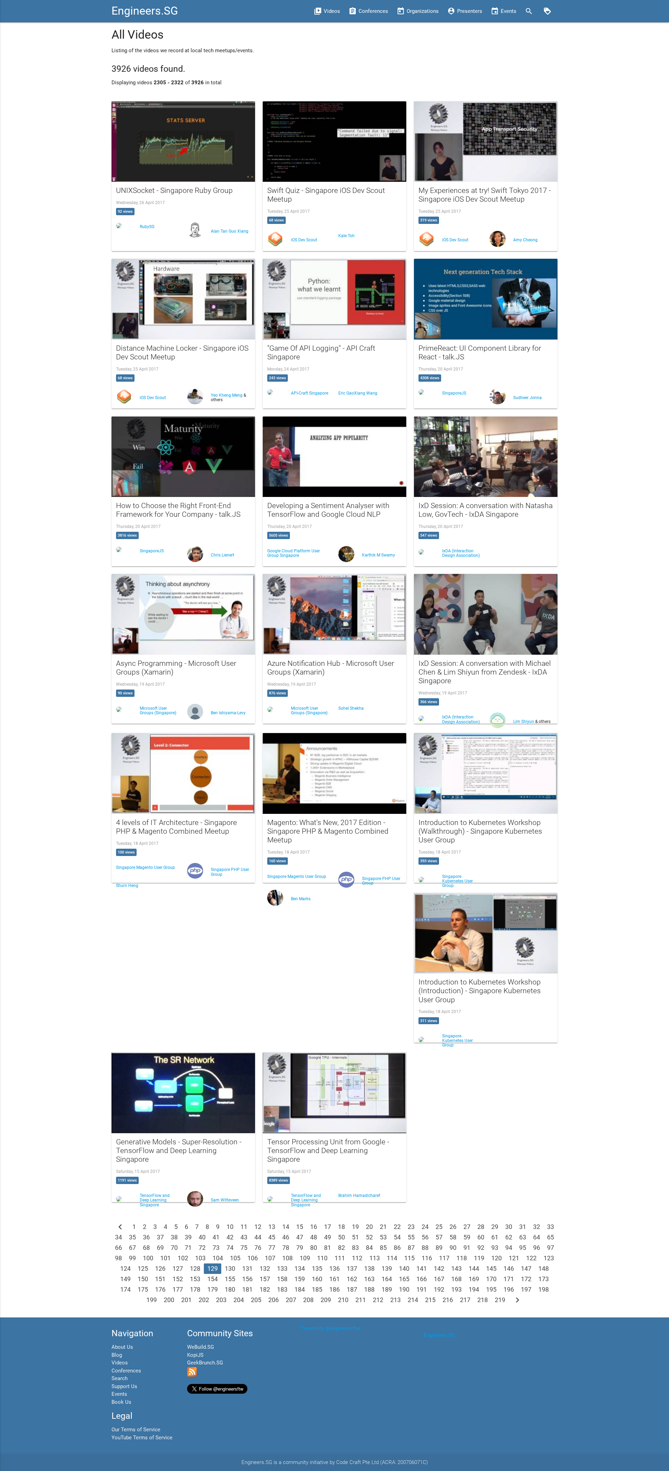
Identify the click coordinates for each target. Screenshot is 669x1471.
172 (526, 1279)
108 (287, 1258)
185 (317, 1289)
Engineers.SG (145, 11)
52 (369, 1237)
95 (522, 1247)
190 (404, 1289)
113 (374, 1258)
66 (118, 1247)
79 (299, 1247)
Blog (117, 1355)
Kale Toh (346, 235)
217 (465, 1299)
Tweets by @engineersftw (330, 1328)
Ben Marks (300, 898)
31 (522, 1226)
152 (177, 1279)
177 (177, 1289)
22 (397, 1226)
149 (125, 1279)
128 (195, 1268)
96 (536, 1247)
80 (313, 1247)
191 (421, 1289)
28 (480, 1226)
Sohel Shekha (351, 708)
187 (352, 1289)
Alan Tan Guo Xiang (229, 231)
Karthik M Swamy (378, 555)
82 (341, 1247)
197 (526, 1289)
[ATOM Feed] (192, 1375)
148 (543, 1268)
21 (383, 1226)
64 (536, 1237)
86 (397, 1247)
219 (500, 1299)
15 (299, 1226)
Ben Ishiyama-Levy (228, 712)
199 (151, 1299)
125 (143, 1268)
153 (195, 1279)
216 (448, 1299)
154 (212, 1279)
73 (216, 1247)
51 (355, 1237)
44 (257, 1237)
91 (466, 1247)
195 (491, 1289)
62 (508, 1237)
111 (339, 1258)
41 (216, 1237)
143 (456, 1268)
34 (118, 1237)
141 (421, 1268)
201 (186, 1299)
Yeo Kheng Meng (227, 395)
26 (452, 1226)
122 (531, 1258)
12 (257, 1226)
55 (411, 1237)
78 (285, 1247)
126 (160, 1268)
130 (230, 1268)
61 (494, 1237)
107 (270, 1258)
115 (409, 1258)
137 (352, 1268)
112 (357, 1258)
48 (313, 1237)
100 (148, 1258)
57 (439, 1237)
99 (132, 1258)
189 (387, 1289)
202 (204, 1299)
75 (243, 1247)
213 (395, 1299)
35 (132, 1237)
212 (378, 1299)
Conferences (126, 1371)
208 (308, 1299)
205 (256, 1299)
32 (536, 1226)
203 (221, 1299)
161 (334, 1279)
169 (474, 1279)
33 (550, 1226)
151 (160, 1279)
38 (174, 1237)
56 (425, 1237)
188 (369, 1289)
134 (299, 1268)
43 (243, 1237)
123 (549, 1258)
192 (439, 1289)
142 (439, 1268)
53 (383, 1237)
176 (160, 1289)
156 (247, 1279)
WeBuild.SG (200, 1347)
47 (299, 1237)
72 (202, 1247)
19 (355, 1226)
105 (235, 1258)
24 (425, 1226)
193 (456, 1289)
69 (160, 1247)
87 (411, 1247)
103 (200, 1258)
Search (120, 1378)
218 (482, 1299)
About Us (122, 1347)
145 (491, 1268)
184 (299, 1289)
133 (282, 1268)
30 (508, 1226)
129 (212, 1268)
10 (229, 1226)
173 (543, 1279)
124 (125, 1268)
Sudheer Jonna (527, 397)
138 (369, 1268)
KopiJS (195, 1355)
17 (327, 1226)
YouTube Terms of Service (142, 1437)
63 (522, 1237)
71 (188, 1247)
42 (229, 1237)
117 (444, 1258)
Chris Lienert (222, 555)
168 (456, 1279)
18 (341, 1226)
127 (177, 1268)
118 (461, 1258)
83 (355, 1247)
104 (218, 1258)
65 (550, 1237)
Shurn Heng (127, 885)
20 (369, 1226)
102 (183, 1258)
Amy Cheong (525, 240)
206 (273, 1299)
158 (282, 1279)
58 (452, 1237)
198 (543, 1289)
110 (322, 1258)
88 (425, 1247)
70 (174, 1247)
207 (291, 1299)
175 (143, 1289)
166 (421, 1279)
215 (430, 1299)
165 (404, 1279)
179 (212, 1289)
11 (243, 1226)
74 (229, 1247)
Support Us (124, 1386)
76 (257, 1247)
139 (387, 1268)
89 (439, 1247)
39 (188, 1237)
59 (466, 1237)
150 (143, 1279)
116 (427, 1258)
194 (474, 1289)
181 (247, 1289)
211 (360, 1299)
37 (160, 1237)
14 (285, 1226)
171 (508, 1279)
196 (508, 1289)
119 (479, 1258)
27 (466, 1226)
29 (494, 1226)
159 (299, 1279)
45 (271, 1237)
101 (165, 1258)
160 (317, 1279)
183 (282, 1289)
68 (146, 1247)
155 (230, 1279)
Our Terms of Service (136, 1429)
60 (480, 1237)
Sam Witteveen (225, 1200)
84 (369, 1247)
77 (271, 1247)
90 (452, 1247)
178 (195, 1289)
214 (413, 1299)
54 (397, 1237)
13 (271, 1226)
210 (343, 1299)
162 (352, 1279)
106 (252, 1258)
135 (317, 1268)
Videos (120, 1363)
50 (341, 1237)
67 (132, 1247)
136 (334, 1268)
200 (169, 1299)
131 (247, 1268)
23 (411, 1226)
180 (230, 1289)
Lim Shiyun (524, 721)
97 (550, 1247)
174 (125, 1289)
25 (439, 1226)
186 (334, 1289)
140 (404, 1268)
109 (305, 1258)
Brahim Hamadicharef (359, 1195)
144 (474, 1268)
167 (439, 1279)
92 (480, 1247)
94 (508, 1247)
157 (265, 1279)
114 (392, 1258)
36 (146, 1237)
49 (327, 1237)
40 (202, 1237)
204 (238, 1299)
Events (119, 1394)
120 (496, 1258)
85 (383, 1247)
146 (508, 1268)
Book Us (121, 1402)
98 (118, 1258)
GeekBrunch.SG (205, 1363)
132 (265, 1268)
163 (369, 1279)
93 (494, 1247)
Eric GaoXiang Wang (357, 393)
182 (265, 1289)
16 (313, 1226)
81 (327, 1247)
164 (387, 1279)
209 (326, 1299)
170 (491, 1279)
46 (285, 1237)
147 (526, 1268)
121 (514, 1258)
